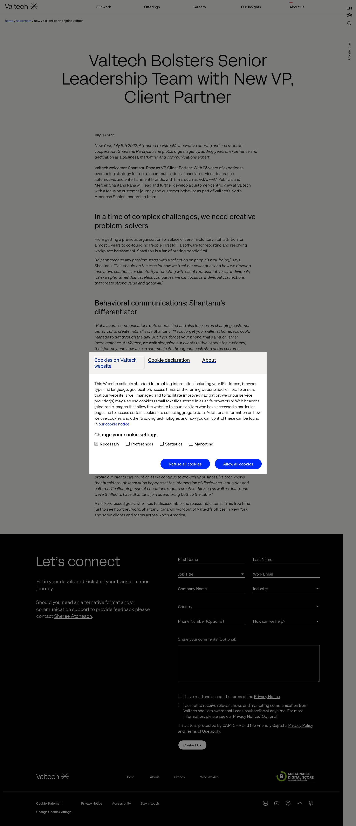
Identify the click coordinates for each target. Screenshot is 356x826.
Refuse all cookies (185, 463)
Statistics (174, 443)
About (209, 360)
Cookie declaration (169, 360)
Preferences (142, 443)
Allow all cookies (238, 463)
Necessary (109, 443)
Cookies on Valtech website (115, 363)
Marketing (203, 443)
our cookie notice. (114, 424)
